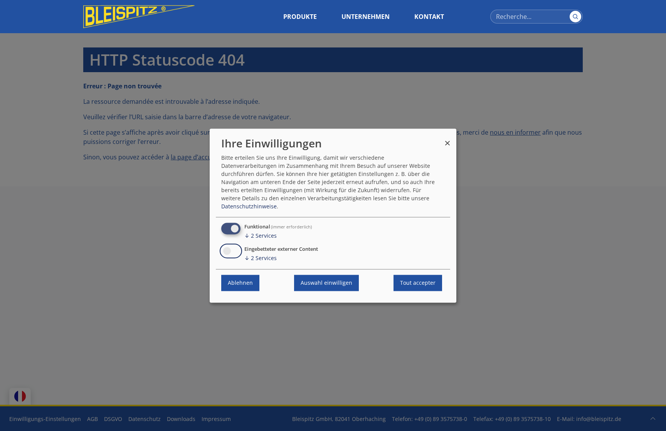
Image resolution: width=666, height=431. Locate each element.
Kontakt (429, 16)
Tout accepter (418, 282)
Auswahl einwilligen (326, 282)
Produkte (300, 16)
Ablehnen (240, 282)
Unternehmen (365, 16)
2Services (260, 235)
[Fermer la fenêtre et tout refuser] (447, 139)
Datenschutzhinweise (249, 206)
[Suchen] (575, 16)
